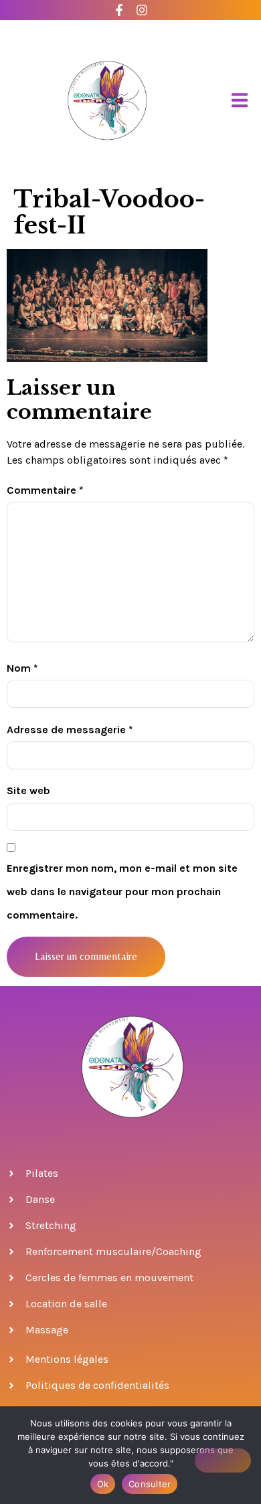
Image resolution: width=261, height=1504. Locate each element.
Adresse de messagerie (70, 729)
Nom (22, 668)
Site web (28, 790)
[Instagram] (142, 10)
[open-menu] (240, 100)
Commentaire (45, 490)
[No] (223, 1460)
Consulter (149, 1484)
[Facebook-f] (119, 10)
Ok (103, 1484)
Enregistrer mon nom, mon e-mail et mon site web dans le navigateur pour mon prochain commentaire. (122, 891)
